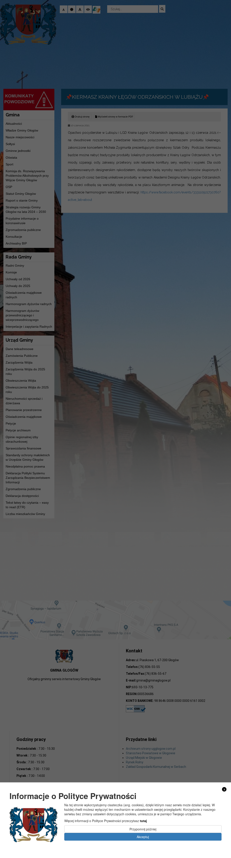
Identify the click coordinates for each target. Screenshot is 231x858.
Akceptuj (143, 836)
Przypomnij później (142, 829)
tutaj (143, 820)
